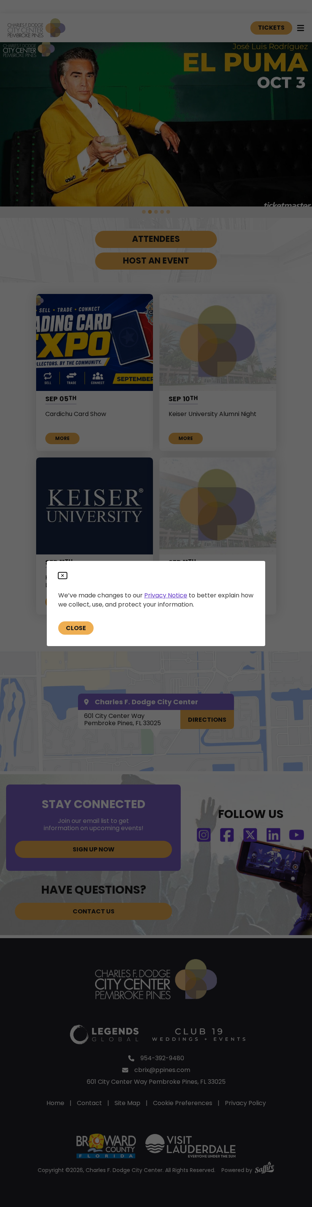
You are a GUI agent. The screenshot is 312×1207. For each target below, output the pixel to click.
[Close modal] (62, 575)
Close (76, 628)
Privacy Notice (165, 595)
